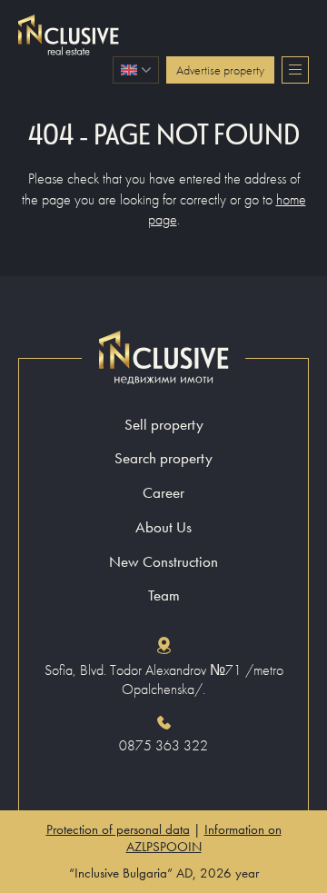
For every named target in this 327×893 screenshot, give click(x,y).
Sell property (163, 424)
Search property (163, 458)
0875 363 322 (163, 746)
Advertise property (220, 70)
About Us (163, 527)
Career (163, 492)
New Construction (163, 561)
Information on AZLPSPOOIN (204, 838)
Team (164, 595)
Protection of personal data (118, 829)
